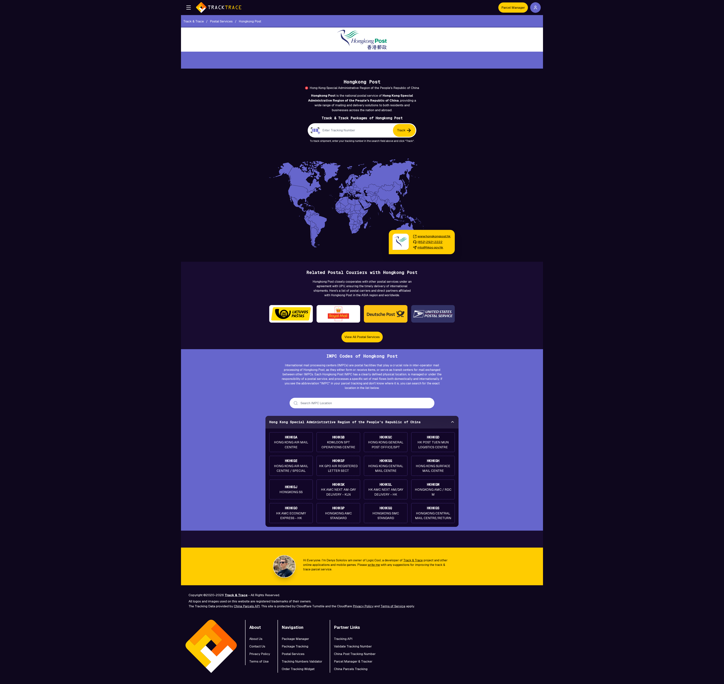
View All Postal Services (362, 337)
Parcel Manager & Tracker (353, 661)
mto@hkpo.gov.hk (430, 247)
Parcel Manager (513, 7)
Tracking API (343, 639)
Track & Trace (413, 560)
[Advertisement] (362, 60)
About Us (255, 639)
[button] (189, 8)
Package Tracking (295, 646)
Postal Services (293, 654)
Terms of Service (392, 606)
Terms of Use (259, 661)
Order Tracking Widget (298, 669)
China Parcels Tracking (350, 669)
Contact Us (257, 646)
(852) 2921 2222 (430, 242)
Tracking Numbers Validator (302, 661)
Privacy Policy (363, 606)
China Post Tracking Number (355, 654)
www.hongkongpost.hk (434, 236)
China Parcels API (247, 606)
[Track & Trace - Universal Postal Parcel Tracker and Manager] (218, 7)
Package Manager (295, 639)
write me (374, 565)
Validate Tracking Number (353, 646)
